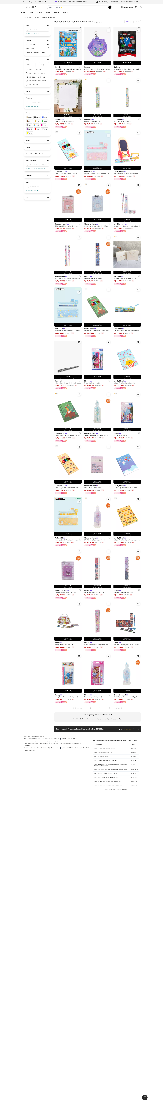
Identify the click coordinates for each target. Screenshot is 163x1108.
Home (24, 17)
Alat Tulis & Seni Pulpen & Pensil (50, 738)
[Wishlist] (136, 7)
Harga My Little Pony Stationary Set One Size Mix (107, 781)
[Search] (109, 7)
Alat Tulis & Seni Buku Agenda (32, 738)
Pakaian (26, 747)
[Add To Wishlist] (80, 67)
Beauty (65, 12)
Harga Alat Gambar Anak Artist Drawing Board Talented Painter (110, 769)
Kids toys (36, 17)
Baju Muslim (51, 747)
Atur (136, 21)
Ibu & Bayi (70, 747)
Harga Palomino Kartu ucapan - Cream (104, 748)
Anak (48, 12)
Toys (58, 747)
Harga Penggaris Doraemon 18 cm (103, 756)
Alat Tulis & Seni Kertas (31, 743)
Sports (39, 12)
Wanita (23, 12)
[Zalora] (29, 7)
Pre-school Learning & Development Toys (109, 719)
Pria (31, 12)
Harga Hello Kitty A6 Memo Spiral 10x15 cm (105, 773)
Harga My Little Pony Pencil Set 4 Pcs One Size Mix (108, 785)
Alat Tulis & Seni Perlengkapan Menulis (53, 741)
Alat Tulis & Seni (78, 719)
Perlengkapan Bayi (30, 750)
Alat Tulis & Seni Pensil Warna (69, 738)
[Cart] (141, 7)
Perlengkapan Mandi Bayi (82, 747)
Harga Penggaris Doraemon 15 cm (103, 752)
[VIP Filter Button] (127, 21)
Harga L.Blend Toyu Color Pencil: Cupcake (105, 760)
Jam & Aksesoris (41, 747)
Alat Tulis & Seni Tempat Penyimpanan (76, 741)
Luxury (56, 12)
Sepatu (33, 747)
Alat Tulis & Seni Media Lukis (33, 741)
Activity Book (90, 719)
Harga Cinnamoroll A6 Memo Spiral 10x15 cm (106, 777)
